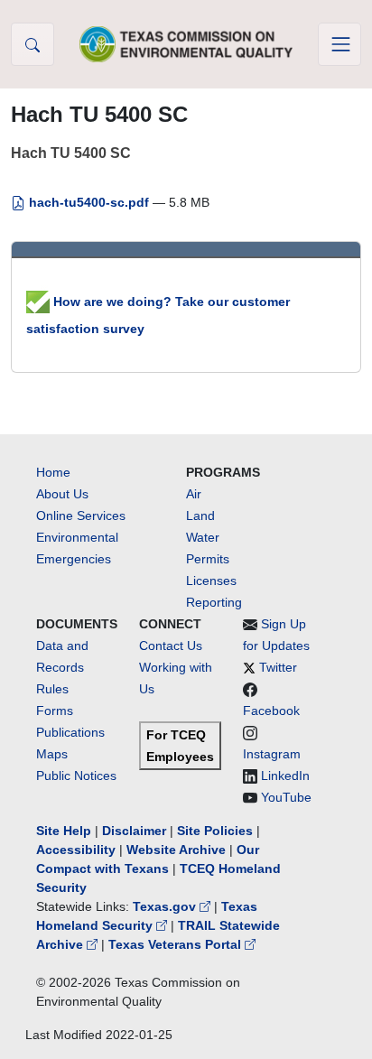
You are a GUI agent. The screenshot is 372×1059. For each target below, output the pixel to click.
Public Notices (76, 775)
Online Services (81, 515)
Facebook (271, 710)
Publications (70, 732)
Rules (52, 689)
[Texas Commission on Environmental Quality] (186, 43)
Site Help (63, 830)
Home (53, 472)
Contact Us (170, 645)
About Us (62, 494)
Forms (54, 710)
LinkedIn (285, 775)
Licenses (211, 580)
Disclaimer (134, 830)
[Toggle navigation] (339, 44)
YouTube (286, 797)
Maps (52, 754)
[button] (32, 44)
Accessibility (77, 849)
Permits (207, 559)
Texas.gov (166, 906)
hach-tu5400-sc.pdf (89, 202)
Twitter (278, 667)
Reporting (214, 602)
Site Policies (215, 830)
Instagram (272, 754)
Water (202, 537)
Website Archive (176, 849)
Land (200, 515)
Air (193, 494)
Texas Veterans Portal (176, 944)
